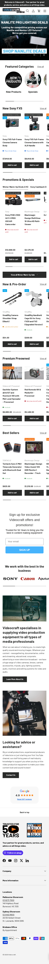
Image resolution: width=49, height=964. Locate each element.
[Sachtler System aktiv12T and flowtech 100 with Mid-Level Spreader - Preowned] (12, 373)
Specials (33, 91)
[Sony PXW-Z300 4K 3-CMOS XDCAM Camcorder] (13, 200)
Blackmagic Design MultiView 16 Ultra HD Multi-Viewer (33, 219)
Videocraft (12, 954)
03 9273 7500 (8, 900)
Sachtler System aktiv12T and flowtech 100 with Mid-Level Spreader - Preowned (12, 395)
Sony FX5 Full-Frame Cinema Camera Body (12, 142)
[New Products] (13, 80)
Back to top (24, 812)
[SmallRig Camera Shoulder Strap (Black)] (12, 298)
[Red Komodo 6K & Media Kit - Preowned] (34, 373)
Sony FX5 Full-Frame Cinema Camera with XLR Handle (34, 142)
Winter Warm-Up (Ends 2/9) (15, 187)
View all (40, 66)
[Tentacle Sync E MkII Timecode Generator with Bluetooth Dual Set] (12, 447)
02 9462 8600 (8, 914)
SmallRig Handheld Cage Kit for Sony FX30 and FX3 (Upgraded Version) (34, 320)
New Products (13, 91)
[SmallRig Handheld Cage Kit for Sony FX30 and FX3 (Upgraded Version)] (34, 298)
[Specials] (33, 80)
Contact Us (10, 775)
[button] (39, 11)
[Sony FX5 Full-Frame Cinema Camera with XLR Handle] (34, 123)
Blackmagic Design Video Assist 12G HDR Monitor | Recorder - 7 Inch (33, 468)
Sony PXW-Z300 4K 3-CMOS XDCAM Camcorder (12, 219)
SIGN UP (24, 549)
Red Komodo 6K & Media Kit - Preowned (33, 392)
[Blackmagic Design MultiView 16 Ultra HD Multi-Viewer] (33, 200)
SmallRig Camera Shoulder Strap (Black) (10, 318)
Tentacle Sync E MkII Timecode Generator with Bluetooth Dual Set (12, 468)
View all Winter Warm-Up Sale (23, 275)
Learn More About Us (14, 679)
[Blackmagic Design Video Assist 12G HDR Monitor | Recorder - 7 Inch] (34, 447)
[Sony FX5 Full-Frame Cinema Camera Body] (12, 123)
